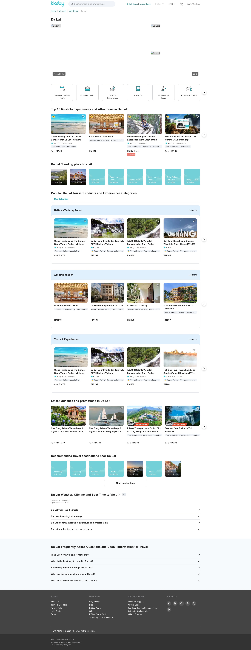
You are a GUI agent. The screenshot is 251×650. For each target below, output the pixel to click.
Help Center (56, 611)
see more (193, 210)
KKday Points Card (97, 614)
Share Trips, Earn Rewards (101, 617)
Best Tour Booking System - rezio (142, 608)
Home (53, 11)
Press (53, 614)
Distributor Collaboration (138, 611)
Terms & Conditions (59, 604)
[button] (59, 74)
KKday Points (95, 608)
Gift (90, 611)
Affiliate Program (134, 614)
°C (120, 494)
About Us (55, 601)
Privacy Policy (57, 608)
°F (124, 494)
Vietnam (62, 11)
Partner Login (133, 604)
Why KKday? (95, 601)
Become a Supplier (135, 601)
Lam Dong (73, 11)
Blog (91, 604)
